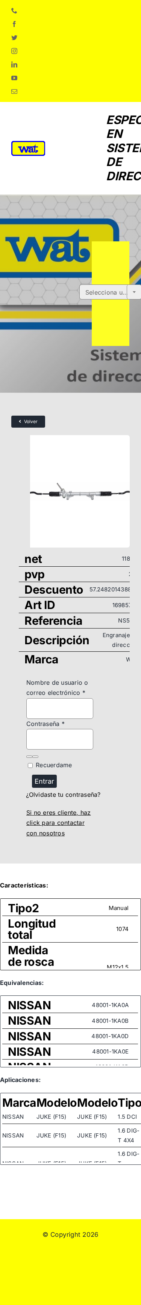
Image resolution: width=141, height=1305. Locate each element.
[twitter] (14, 37)
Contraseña (45, 723)
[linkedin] (14, 64)
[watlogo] (28, 144)
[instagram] (14, 51)
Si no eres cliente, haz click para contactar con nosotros (58, 823)
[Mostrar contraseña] (29, 757)
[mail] (14, 91)
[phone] (14, 10)
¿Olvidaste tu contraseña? (63, 794)
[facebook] (14, 24)
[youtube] (14, 78)
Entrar (44, 781)
